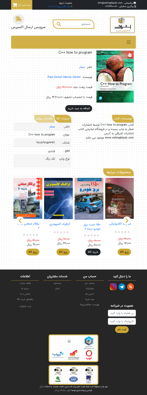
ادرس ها (90, 294)
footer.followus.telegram (121, 286)
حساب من (90, 283)
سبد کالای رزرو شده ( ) (59, 6)
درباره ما (25, 288)
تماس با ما (25, 294)
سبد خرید (89, 299)
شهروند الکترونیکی (120, 224)
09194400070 (111, 6)
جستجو (57, 283)
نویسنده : (86, 77)
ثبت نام (121, 329)
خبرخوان (130, 286)
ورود (61, 3)
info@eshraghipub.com (110, 3)
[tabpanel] (42, 145)
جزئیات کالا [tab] (63, 118)
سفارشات (89, 288)
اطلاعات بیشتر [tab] (44, 118)
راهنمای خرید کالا (25, 299)
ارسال (42, 386)
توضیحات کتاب (123, 118)
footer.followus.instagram (113, 286)
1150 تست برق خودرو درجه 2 (92, 227)
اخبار (57, 288)
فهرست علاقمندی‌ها (89, 305)
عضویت (68, 3)
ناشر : (89, 67)
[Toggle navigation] (129, 42)
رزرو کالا (32, 252)
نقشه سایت (25, 283)
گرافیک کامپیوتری (59, 224)
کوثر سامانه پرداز (63, 390)
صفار (82, 67)
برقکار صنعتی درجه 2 (28, 226)
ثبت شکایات (25, 306)
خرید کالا (93, 252)
